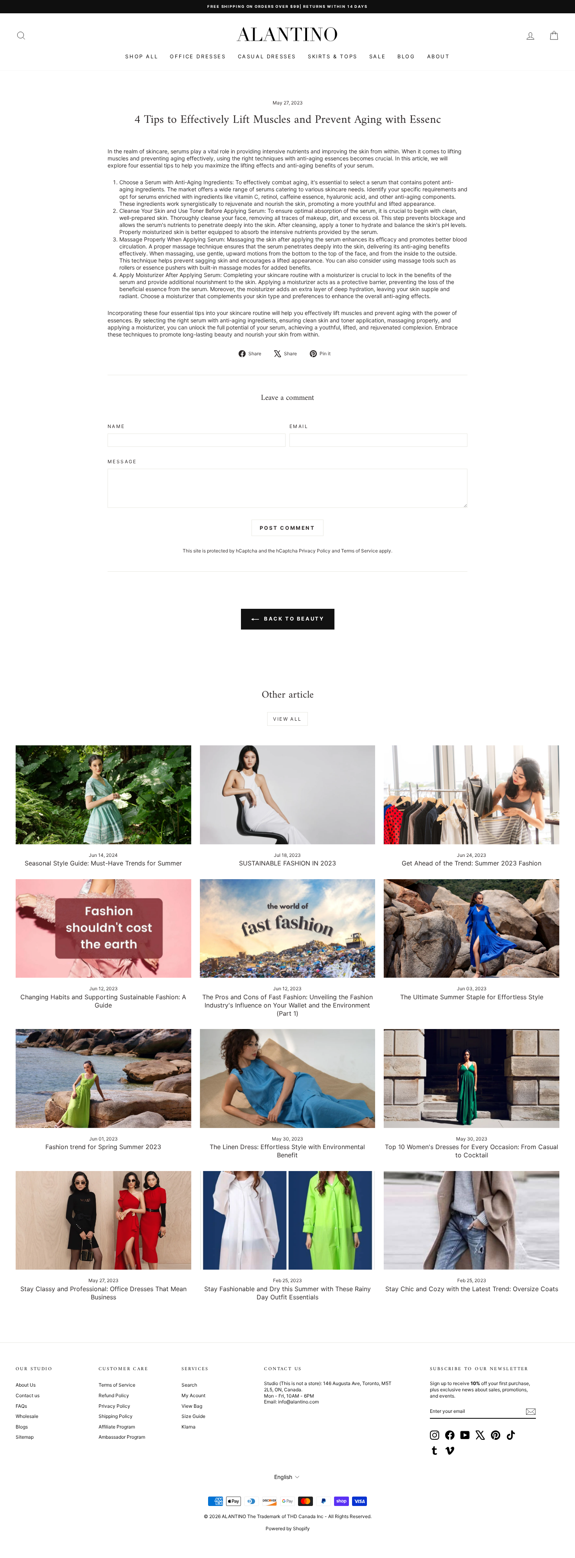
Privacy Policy (315, 551)
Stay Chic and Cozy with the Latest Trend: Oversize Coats (471, 1289)
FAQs (21, 1406)
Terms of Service (359, 551)
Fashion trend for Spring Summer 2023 (103, 1147)
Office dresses (198, 56)
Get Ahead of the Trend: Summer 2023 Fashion (471, 863)
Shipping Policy (116, 1416)
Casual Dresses (267, 56)
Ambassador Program (122, 1437)
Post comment (287, 528)
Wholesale (27, 1416)
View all (287, 719)
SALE (377, 56)
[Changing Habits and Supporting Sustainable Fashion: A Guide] (103, 928)
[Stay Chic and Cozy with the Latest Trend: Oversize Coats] (471, 1220)
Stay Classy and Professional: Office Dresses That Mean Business (103, 1293)
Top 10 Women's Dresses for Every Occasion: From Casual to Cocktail (471, 1151)
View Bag (191, 1406)
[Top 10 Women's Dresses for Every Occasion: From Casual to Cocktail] (471, 1078)
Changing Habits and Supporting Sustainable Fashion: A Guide (103, 1001)
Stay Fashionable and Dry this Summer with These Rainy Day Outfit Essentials (287, 1293)
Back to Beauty (293, 618)
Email (298, 426)
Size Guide (193, 1416)
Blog (406, 56)
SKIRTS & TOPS (333, 56)
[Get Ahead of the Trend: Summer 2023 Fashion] (471, 794)
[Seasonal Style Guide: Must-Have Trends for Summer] (103, 794)
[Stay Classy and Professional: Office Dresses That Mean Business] (103, 1220)
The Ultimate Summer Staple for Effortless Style (471, 997)
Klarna (188, 1427)
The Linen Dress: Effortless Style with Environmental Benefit (287, 1151)
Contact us (28, 1395)
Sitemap (25, 1437)
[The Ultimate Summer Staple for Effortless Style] (471, 928)
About (438, 56)
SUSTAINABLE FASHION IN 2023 (287, 863)
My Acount (193, 1395)
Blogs (22, 1427)
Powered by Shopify (288, 1528)
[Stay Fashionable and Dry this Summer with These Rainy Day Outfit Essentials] (288, 1220)
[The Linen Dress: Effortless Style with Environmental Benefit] (288, 1078)
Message (122, 461)
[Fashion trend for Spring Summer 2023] (103, 1078)
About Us (26, 1385)
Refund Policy (114, 1395)
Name (116, 426)
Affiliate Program (117, 1427)
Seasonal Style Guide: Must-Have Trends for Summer (103, 863)
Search (189, 1385)
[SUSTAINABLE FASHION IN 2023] (288, 794)
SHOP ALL (141, 56)
